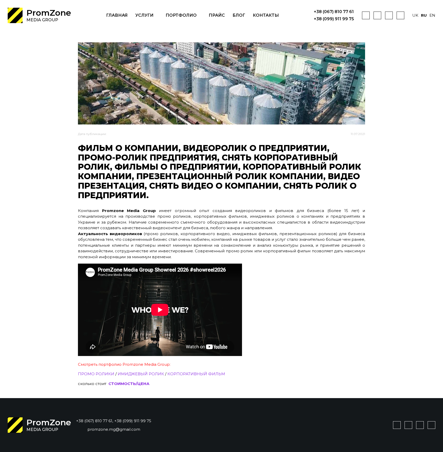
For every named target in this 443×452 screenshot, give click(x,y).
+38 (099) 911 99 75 (334, 19)
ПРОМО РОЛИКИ (96, 373)
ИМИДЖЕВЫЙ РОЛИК (141, 373)
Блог (239, 15)
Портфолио (181, 15)
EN (432, 15)
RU (424, 15)
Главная (117, 15)
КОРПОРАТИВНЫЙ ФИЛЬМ (196, 373)
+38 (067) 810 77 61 (334, 11)
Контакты (266, 15)
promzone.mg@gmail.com (113, 429)
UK (415, 15)
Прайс (217, 15)
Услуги (144, 15)
